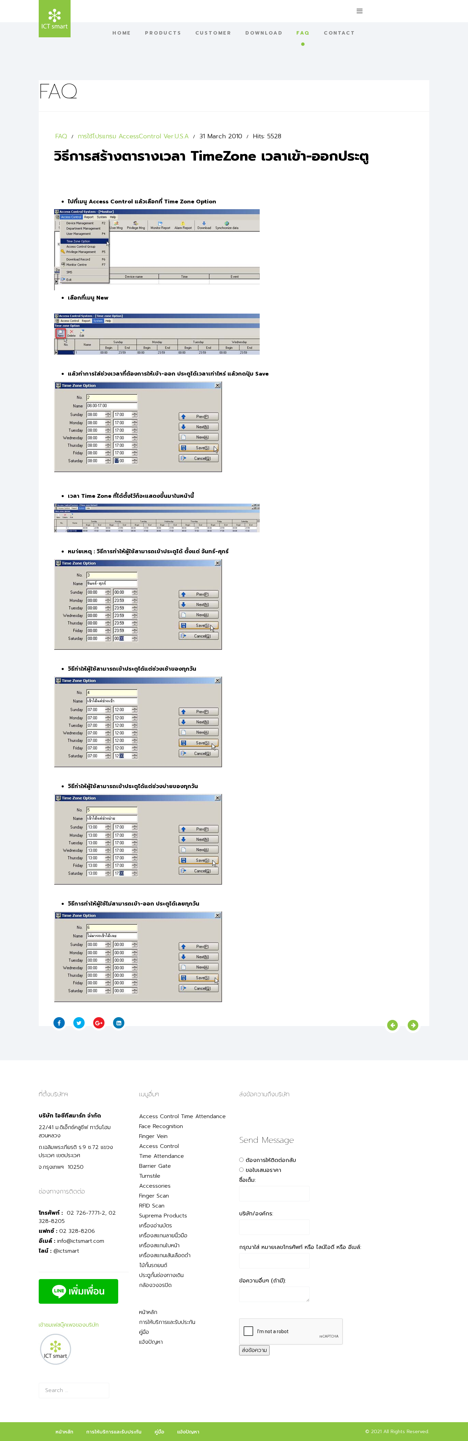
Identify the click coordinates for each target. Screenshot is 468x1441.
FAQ (303, 33)
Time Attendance (161, 1156)
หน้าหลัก (148, 1312)
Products (163, 33)
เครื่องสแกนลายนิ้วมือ (163, 1235)
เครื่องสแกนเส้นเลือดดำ (164, 1255)
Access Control (159, 1146)
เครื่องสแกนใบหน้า (159, 1245)
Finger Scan (154, 1196)
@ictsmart (66, 1251)
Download (264, 33)
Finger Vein (153, 1136)
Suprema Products (163, 1216)
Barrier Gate (155, 1166)
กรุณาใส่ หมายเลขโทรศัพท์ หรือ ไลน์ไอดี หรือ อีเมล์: (300, 1247)
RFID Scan (151, 1206)
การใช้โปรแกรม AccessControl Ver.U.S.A (133, 136)
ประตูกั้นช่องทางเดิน (161, 1275)
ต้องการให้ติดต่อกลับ (271, 1160)
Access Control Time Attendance (182, 1116)
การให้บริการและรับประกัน (167, 1322)
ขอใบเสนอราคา (263, 1170)
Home (121, 33)
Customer (213, 33)
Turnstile (149, 1176)
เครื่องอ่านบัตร (155, 1226)
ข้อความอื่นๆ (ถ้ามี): (262, 1281)
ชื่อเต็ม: (247, 1180)
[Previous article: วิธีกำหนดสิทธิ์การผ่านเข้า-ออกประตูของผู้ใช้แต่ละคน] (392, 1025)
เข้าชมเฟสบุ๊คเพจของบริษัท (69, 1325)
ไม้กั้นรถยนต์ (153, 1265)
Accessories (155, 1186)
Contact (339, 33)
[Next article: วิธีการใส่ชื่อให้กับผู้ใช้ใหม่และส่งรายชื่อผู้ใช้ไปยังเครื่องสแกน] (413, 1025)
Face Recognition (161, 1126)
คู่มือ (144, 1332)
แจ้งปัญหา (151, 1342)
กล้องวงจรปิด (155, 1285)
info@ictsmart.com (80, 1241)
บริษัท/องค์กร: (256, 1214)
